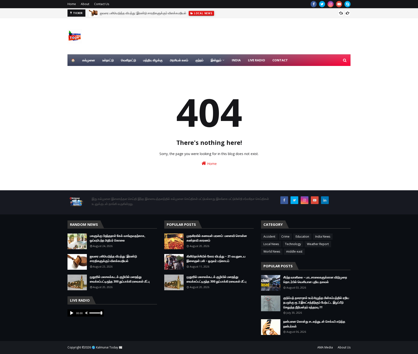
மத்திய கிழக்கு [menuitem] (153, 60)
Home (71, 4)
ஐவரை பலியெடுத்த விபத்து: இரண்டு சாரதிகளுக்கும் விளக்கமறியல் (143, 13)
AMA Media (325, 347)
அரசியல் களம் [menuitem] (179, 60)
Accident (269, 236)
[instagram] (331, 4)
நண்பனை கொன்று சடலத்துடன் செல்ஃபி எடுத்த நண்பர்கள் (314, 323)
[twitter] (322, 4)
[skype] (347, 4)
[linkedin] (325, 200)
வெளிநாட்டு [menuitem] (128, 60)
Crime (285, 236)
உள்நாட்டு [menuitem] (108, 60)
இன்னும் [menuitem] (216, 60)
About (85, 4)
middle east (294, 251)
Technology (293, 244)
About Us (344, 347)
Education (302, 236)
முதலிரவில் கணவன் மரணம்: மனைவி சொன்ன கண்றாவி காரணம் (217, 238)
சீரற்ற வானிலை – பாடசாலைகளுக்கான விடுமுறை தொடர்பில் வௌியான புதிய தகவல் (315, 279)
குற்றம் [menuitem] (199, 60)
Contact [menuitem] (280, 60)
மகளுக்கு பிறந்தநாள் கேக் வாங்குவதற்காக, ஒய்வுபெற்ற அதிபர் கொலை (117, 238)
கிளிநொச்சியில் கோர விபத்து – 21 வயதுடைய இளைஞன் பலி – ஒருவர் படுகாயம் (216, 258)
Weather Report (318, 244)
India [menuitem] (236, 60)
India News (322, 236)
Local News (271, 244)
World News (271, 251)
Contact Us (101, 4)
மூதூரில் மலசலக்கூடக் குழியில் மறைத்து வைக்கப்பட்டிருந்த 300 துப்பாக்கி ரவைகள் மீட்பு (120, 279)
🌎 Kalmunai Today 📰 (107, 347)
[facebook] (314, 4)
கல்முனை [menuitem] (88, 60)
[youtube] (339, 4)
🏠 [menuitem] (73, 60)
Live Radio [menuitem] (256, 60)
